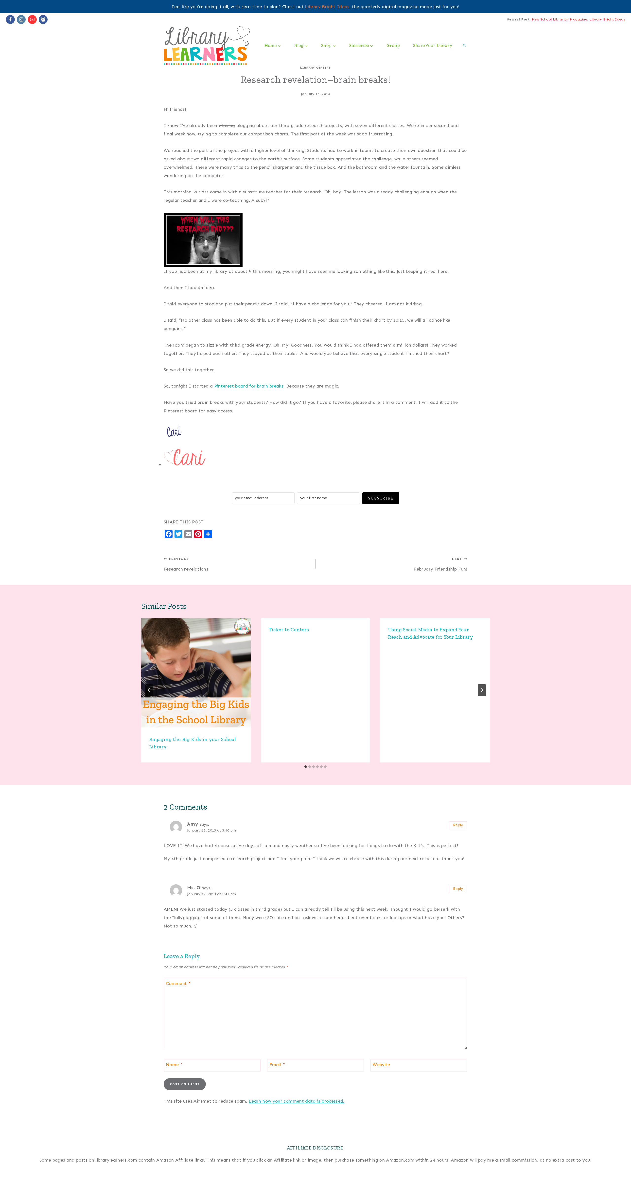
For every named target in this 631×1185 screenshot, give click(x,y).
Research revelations (186, 564)
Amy (192, 824)
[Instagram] (21, 19)
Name (174, 1064)
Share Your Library (432, 45)
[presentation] (196, 673)
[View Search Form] (464, 45)
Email (277, 1064)
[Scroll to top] (619, 1165)
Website (381, 1064)
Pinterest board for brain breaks (249, 386)
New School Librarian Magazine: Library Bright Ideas (578, 19)
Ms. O (194, 887)
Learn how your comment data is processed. (297, 1101)
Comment (178, 983)
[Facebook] (10, 19)
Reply (458, 825)
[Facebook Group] (43, 19)
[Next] (482, 690)
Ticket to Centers (289, 629)
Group (393, 45)
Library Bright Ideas (327, 6)
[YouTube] (32, 19)
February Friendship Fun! (440, 564)
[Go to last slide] (149, 690)
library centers (315, 67)
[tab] (305, 766)
